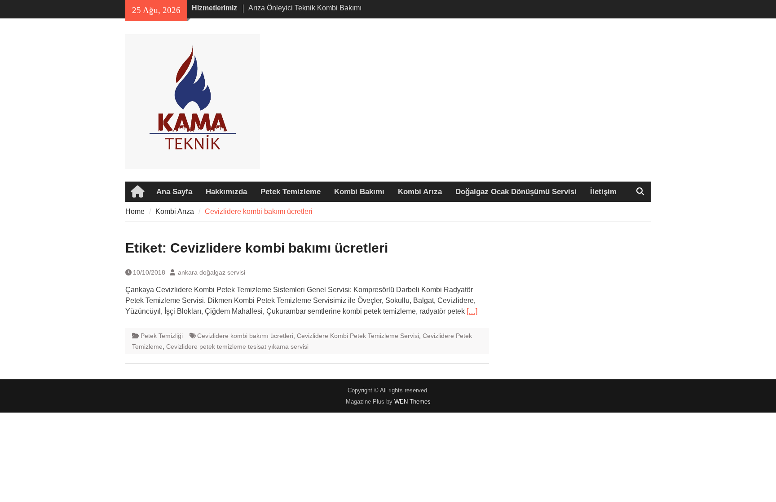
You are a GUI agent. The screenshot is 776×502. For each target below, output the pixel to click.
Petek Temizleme (290, 191)
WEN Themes (412, 401)
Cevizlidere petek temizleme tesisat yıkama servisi (237, 346)
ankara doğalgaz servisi (211, 272)
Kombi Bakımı (359, 191)
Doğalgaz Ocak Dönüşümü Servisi (516, 191)
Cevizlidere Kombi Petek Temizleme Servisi (358, 335)
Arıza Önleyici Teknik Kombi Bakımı (305, 8)
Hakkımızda (226, 191)
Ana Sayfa (174, 191)
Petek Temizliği (162, 335)
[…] (472, 311)
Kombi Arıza (420, 191)
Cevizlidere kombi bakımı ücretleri (245, 335)
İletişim (603, 191)
